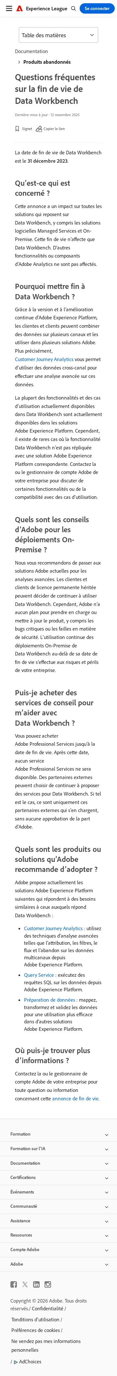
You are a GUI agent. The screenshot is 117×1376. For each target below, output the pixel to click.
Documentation (31, 51)
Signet (27, 128)
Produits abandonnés (47, 62)
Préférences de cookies (35, 1330)
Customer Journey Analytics (44, 359)
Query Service (39, 975)
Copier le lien (54, 128)
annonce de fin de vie (75, 1098)
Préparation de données (49, 999)
